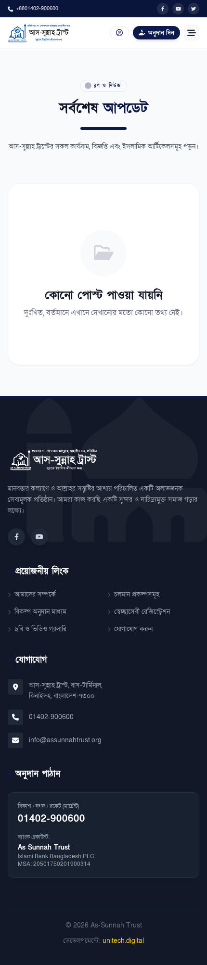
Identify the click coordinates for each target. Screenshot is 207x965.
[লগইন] (119, 32)
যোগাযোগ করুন (133, 629)
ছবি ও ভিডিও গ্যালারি (40, 629)
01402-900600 (51, 717)
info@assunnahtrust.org (65, 740)
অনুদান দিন (161, 33)
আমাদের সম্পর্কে (35, 594)
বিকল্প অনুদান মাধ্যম (40, 611)
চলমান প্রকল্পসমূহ (136, 594)
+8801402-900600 (37, 8)
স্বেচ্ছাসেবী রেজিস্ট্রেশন (142, 611)
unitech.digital (123, 940)
